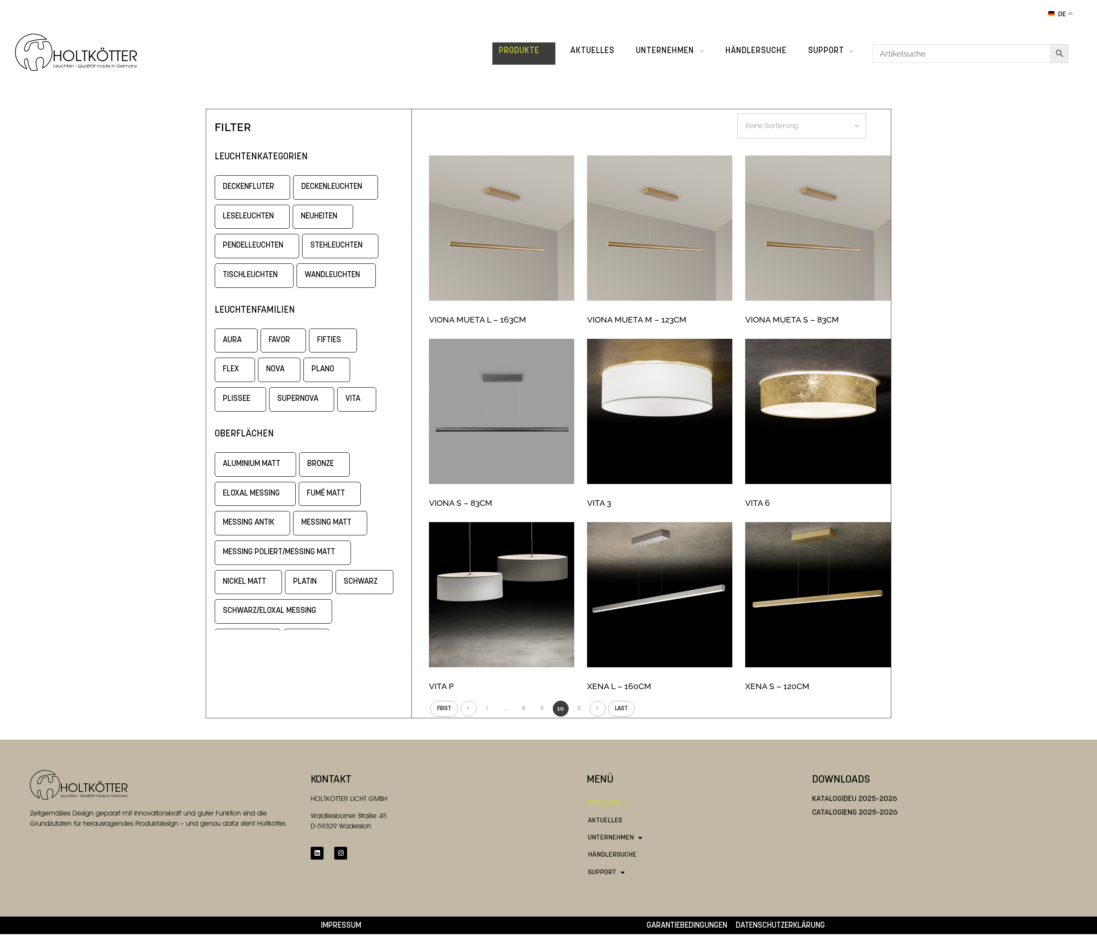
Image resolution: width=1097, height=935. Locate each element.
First (444, 708)
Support (602, 872)
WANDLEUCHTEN (332, 275)
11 (579, 708)
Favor (279, 340)
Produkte (604, 803)
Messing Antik (248, 523)
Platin (305, 582)
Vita (352, 399)
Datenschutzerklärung (780, 926)
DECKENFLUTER (248, 187)
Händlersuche (612, 854)
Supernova (297, 399)
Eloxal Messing (251, 494)
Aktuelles (605, 820)
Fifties (329, 340)
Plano (323, 369)
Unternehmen (611, 837)
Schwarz (361, 582)
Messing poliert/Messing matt (279, 552)
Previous (469, 709)
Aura (232, 340)
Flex (231, 369)
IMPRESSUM (341, 926)
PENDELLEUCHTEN (253, 246)
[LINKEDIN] (317, 853)
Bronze (320, 464)
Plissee (236, 399)
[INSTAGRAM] (340, 853)
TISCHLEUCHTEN (250, 275)
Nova (275, 369)
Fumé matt (326, 494)
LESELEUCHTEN (248, 216)
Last (621, 708)
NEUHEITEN (319, 216)
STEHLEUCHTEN (336, 246)
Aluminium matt (251, 464)
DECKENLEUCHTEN (331, 187)
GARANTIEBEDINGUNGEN (687, 926)
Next (597, 709)
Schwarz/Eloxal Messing (269, 611)
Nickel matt (244, 582)
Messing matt (326, 523)
